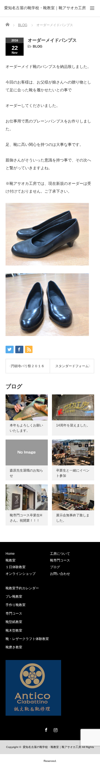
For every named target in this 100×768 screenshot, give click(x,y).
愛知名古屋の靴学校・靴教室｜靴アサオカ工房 (45, 8)
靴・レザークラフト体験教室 (27, 639)
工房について (60, 554)
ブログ (55, 567)
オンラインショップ (21, 574)
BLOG (37, 46)
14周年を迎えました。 (73, 425)
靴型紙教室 (14, 622)
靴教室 (11, 560)
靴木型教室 (14, 630)
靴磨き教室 (14, 647)
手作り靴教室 (16, 605)
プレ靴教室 (14, 596)
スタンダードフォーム (72, 366)
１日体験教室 (16, 567)
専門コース (14, 613)
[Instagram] (55, 729)
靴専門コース (60, 560)
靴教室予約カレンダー (22, 588)
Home (10, 554)
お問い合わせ (60, 574)
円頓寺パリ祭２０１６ (27, 366)
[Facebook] (45, 729)
